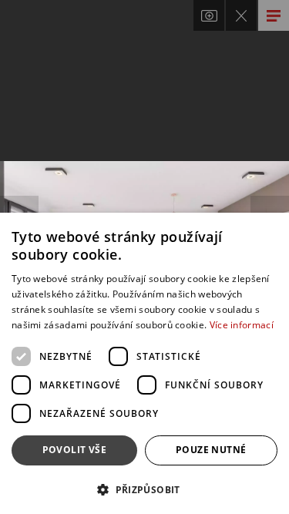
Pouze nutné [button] (211, 449)
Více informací (242, 324)
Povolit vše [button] (74, 449)
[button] (144, 489)
